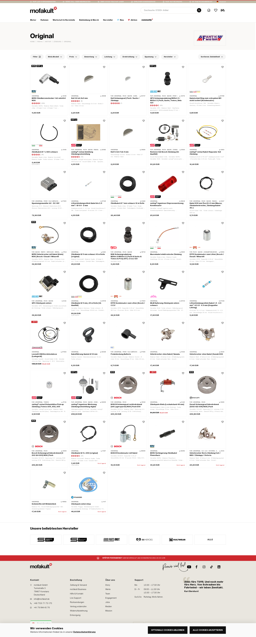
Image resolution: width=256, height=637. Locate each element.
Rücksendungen (77, 602)
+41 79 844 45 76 (42, 607)
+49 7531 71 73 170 (43, 603)
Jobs (107, 602)
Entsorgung (75, 615)
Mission (108, 610)
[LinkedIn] (219, 567)
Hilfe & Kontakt (76, 593)
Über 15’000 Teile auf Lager (112, 2)
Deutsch (222, 2)
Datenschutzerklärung (84, 632)
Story (107, 585)
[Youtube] (189, 567)
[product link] (49, 142)
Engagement (111, 598)
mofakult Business (78, 589)
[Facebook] (196, 567)
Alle (210, 539)
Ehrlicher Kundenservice (144, 2)
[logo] (43, 10)
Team (107, 593)
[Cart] (222, 10)
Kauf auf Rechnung (173, 2)
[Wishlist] (216, 10)
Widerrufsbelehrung (78, 610)
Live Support (75, 598)
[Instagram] (204, 567)
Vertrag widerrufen (78, 606)
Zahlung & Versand (78, 585)
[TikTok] (211, 567)
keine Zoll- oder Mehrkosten (78, 2)
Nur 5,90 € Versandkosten (44, 2)
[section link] (147, 20)
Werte (108, 589)
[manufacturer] (45, 540)
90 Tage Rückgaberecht (202, 2)
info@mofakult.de (41, 599)
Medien (108, 606)
